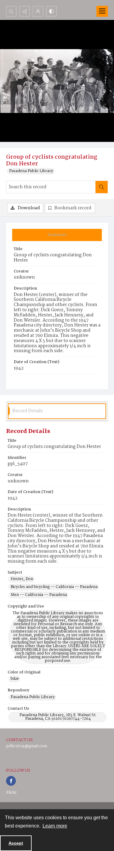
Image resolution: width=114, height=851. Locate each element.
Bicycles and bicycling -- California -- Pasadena (54, 587)
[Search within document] (101, 187)
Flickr (11, 792)
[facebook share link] (11, 781)
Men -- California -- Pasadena (39, 595)
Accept (16, 843)
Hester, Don (22, 579)
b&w (15, 679)
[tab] (57, 235)
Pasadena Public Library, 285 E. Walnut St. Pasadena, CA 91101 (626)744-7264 (57, 717)
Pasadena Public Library (31, 171)
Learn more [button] (55, 825)
